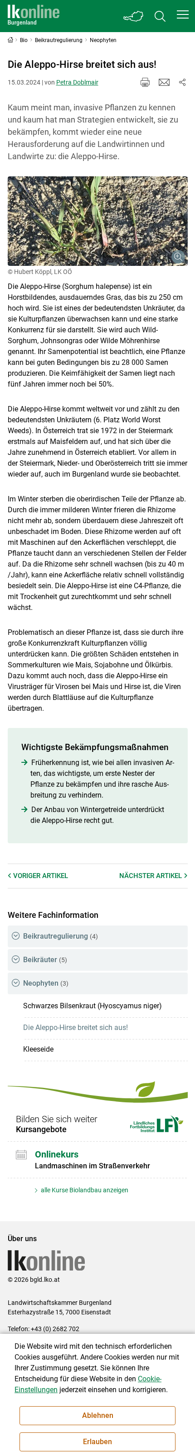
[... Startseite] (33, 16)
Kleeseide (38, 1049)
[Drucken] (145, 82)
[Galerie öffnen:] (98, 221)
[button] (183, 14)
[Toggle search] (160, 16)
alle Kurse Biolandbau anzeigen (83, 1190)
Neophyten (45, 983)
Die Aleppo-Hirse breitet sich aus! (75, 1027)
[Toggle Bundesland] (134, 16)
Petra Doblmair (77, 82)
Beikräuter (45, 959)
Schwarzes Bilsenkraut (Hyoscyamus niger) (92, 1005)
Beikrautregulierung (60, 936)
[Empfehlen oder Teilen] (182, 82)
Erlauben (97, 1441)
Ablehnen (97, 1415)
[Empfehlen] (164, 82)
